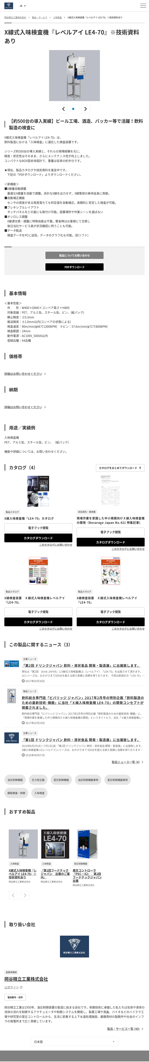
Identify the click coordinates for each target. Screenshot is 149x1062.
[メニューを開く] (143, 5)
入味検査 (39, 793)
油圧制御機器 (15, 780)
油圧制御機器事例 (88, 780)
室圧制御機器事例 (117, 780)
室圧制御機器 (61, 780)
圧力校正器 (38, 780)
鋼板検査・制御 (16, 793)
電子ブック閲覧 (38, 528)
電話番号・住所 (15, 997)
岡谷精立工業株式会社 (26, 979)
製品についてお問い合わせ (74, 255)
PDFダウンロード (75, 267)
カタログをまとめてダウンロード (118, 468)
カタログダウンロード (38, 538)
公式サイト (11, 987)
